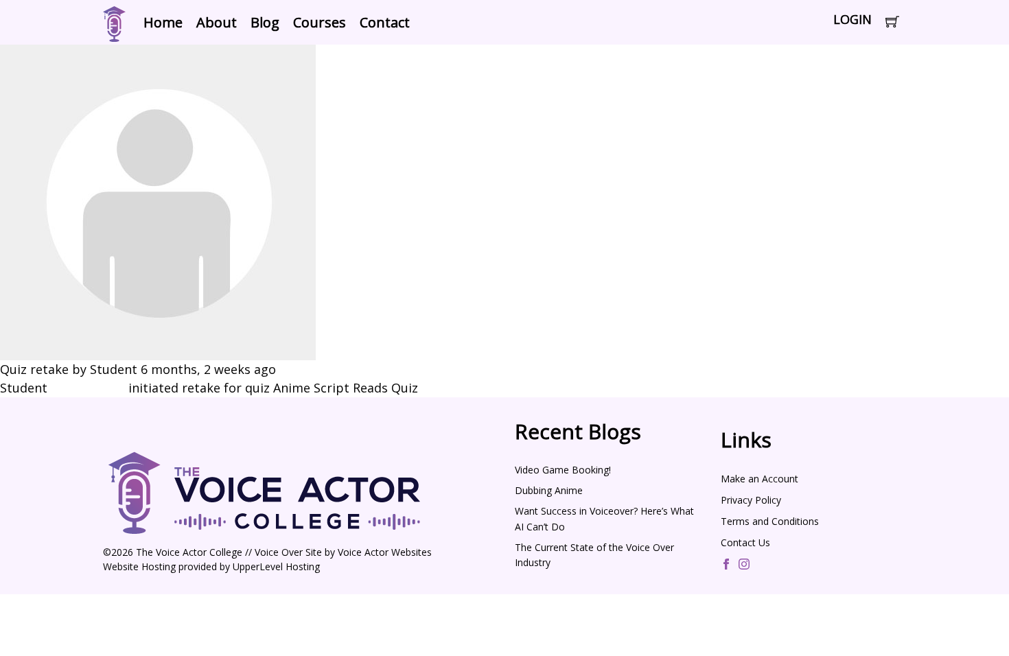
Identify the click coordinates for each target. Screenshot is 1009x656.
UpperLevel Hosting (276, 566)
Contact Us (745, 542)
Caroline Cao (88, 387)
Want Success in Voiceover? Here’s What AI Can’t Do (604, 518)
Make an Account (759, 478)
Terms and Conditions (770, 521)
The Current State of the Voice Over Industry (594, 555)
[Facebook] (726, 565)
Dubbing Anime (549, 490)
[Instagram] (744, 565)
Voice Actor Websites (385, 552)
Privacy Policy (751, 499)
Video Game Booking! (563, 469)
